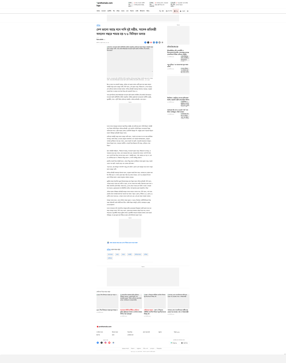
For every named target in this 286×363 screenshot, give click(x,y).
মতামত (122, 11)
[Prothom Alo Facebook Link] (98, 342)
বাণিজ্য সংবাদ (138, 254)
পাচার (123, 254)
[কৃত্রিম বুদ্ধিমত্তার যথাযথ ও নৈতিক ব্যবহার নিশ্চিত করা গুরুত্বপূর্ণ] (131, 301)
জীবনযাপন (142, 11)
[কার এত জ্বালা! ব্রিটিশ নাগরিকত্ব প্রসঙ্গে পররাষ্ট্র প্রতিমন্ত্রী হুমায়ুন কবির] (130, 4)
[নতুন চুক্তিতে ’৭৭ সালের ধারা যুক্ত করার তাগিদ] (185, 70)
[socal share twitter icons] (148, 43)
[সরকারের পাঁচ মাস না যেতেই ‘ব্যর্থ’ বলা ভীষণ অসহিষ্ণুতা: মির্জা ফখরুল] (185, 116)
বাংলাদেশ (104, 11)
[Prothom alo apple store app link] (184, 343)
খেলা (127, 11)
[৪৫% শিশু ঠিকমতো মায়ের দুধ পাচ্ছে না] (107, 301)
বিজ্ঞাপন (132, 348)
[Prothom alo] (107, 4)
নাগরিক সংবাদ (100, 332)
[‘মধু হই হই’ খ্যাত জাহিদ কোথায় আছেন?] (173, 4)
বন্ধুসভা (160, 332)
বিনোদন (132, 11)
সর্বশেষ (98, 11)
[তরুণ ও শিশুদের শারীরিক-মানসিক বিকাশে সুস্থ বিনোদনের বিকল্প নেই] (155, 301)
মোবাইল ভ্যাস (130, 335)
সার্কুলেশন (139, 348)
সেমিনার (110, 258)
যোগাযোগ (152, 348)
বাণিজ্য (117, 11)
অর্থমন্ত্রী (129, 254)
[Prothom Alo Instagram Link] (106, 342)
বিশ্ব (114, 11)
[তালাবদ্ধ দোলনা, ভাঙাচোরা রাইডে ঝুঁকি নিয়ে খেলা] (151, 4)
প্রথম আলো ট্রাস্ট (146, 332)
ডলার (117, 254)
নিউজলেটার (159, 348)
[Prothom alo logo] (104, 327)
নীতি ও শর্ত (145, 348)
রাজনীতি (109, 11)
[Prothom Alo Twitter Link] (102, 342)
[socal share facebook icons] (145, 43)
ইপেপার (98, 335)
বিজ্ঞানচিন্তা (130, 332)
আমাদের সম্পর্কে (125, 348)
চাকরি (137, 11)
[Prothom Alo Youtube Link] (110, 342)
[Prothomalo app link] (174, 343)
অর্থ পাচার (110, 254)
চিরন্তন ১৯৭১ (176, 332)
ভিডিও (148, 11)
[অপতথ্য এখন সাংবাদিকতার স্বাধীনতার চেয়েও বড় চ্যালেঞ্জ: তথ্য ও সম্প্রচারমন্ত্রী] (178, 301)
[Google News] (113, 343)
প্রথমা (113, 335)
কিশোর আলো (115, 332)
